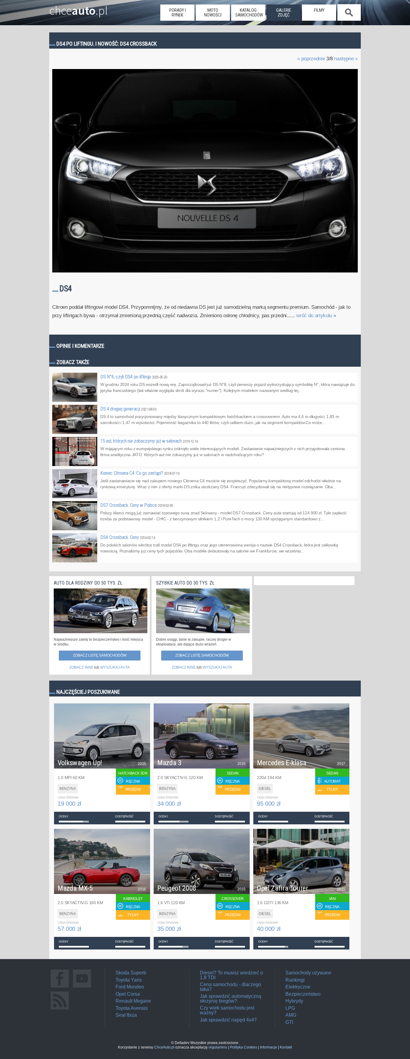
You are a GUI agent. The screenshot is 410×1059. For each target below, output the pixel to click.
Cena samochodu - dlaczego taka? (230, 987)
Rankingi (295, 979)
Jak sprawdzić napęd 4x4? (228, 1019)
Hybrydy (294, 1000)
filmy (319, 10)
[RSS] (59, 1009)
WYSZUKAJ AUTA (115, 667)
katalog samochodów (249, 13)
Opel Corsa (128, 994)
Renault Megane (133, 1000)
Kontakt (286, 1047)
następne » (346, 59)
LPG (290, 1008)
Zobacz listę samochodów (99, 655)
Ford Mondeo (130, 986)
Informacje (268, 1047)
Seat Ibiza (126, 1015)
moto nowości (213, 13)
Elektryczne (297, 986)
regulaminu (218, 1047)
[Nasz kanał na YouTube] (81, 987)
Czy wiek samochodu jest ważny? (227, 1010)
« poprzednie (311, 59)
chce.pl (78, 8)
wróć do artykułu (316, 315)
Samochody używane (308, 972)
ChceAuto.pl (164, 1047)
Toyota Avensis (132, 1008)
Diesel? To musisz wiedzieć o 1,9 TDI (231, 975)
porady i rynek (177, 13)
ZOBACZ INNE (81, 667)
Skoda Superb (131, 972)
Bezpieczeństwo (303, 994)
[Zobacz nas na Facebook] (59, 987)
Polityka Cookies (243, 1047)
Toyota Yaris (129, 979)
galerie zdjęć (283, 13)
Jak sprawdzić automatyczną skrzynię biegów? (230, 998)
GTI (289, 1022)
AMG (290, 1015)
